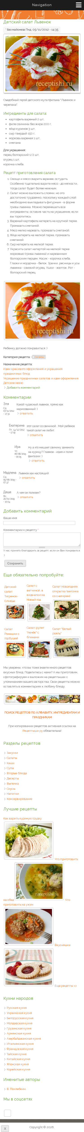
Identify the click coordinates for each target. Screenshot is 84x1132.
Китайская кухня (18, 1059)
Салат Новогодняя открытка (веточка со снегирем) (65, 591)
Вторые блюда (17, 773)
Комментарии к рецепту (21, 530)
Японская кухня (18, 1064)
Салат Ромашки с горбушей (11, 633)
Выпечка (13, 783)
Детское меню (13, 383)
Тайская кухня (16, 1054)
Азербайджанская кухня (24, 1038)
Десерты (13, 778)
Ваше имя (10, 518)
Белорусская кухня (20, 1018)
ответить (26, 413)
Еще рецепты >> (66, 985)
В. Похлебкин (16, 1089)
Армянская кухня (19, 1033)
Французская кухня (20, 1049)
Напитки (13, 793)
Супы (10, 768)
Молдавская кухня (19, 1023)
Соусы (11, 788)
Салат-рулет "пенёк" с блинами (35, 632)
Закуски (12, 752)
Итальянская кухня (20, 1043)
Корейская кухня (18, 1069)
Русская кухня (17, 1007)
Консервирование (19, 799)
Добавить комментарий (23, 387)
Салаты (39, 357)
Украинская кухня (19, 1013)
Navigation (42, 5)
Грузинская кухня (19, 1028)
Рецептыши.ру (33, 730)
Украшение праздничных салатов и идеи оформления (40, 378)
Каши (10, 763)
